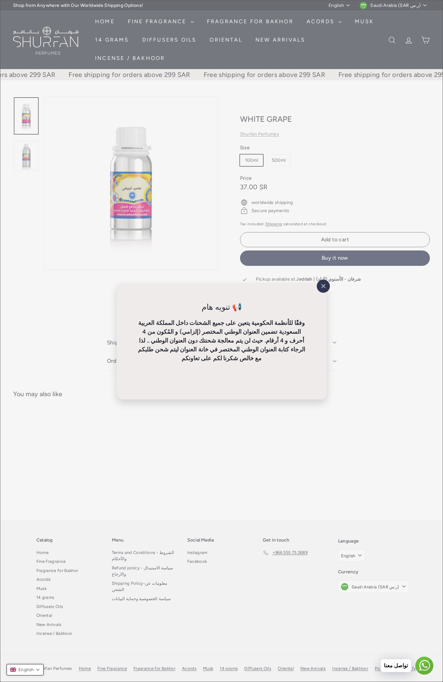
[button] (25, 669)
